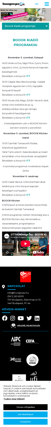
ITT (28, 76)
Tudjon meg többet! (14, 399)
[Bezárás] (49, 382)
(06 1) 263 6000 (15, 296)
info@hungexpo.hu (18, 293)
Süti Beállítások (25, 414)
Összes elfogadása (25, 407)
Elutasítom (25, 422)
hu (36, 4)
